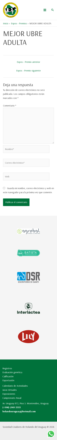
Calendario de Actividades (15, 385)
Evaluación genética (12, 372)
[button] (52, 10)
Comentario (9, 105)
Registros (7, 368)
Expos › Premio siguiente (28, 70)
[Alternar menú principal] (44, 10)
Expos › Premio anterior (28, 61)
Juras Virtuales (9, 389)
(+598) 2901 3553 (11, 407)
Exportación (8, 380)
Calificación (8, 376)
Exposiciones (8, 393)
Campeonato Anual (11, 397)
